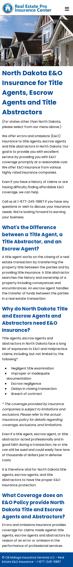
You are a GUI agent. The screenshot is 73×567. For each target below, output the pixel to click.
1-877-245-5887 (49, 562)
